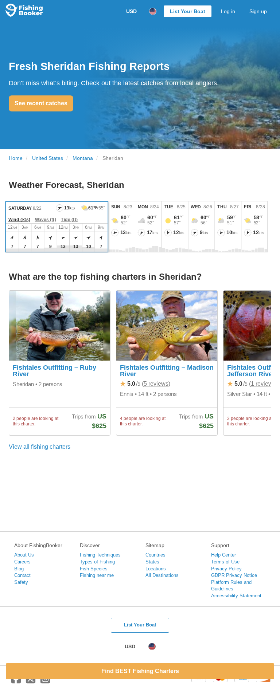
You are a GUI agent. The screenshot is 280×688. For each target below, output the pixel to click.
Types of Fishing (97, 562)
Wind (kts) (19, 219)
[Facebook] (16, 681)
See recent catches (41, 103)
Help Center (223, 555)
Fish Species (94, 568)
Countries (155, 555)
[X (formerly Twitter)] (30, 681)
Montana (83, 158)
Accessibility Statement (236, 595)
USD (131, 11)
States (152, 562)
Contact (22, 575)
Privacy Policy (226, 568)
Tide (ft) (69, 219)
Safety (21, 582)
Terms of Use (225, 562)
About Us (24, 555)
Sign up (258, 11)
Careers (22, 562)
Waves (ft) (45, 219)
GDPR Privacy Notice (234, 575)
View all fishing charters (39, 447)
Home (16, 158)
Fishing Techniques (100, 555)
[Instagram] (45, 681)
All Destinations (162, 575)
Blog (19, 568)
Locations (155, 568)
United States (47, 158)
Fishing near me (97, 575)
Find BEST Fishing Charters (140, 671)
